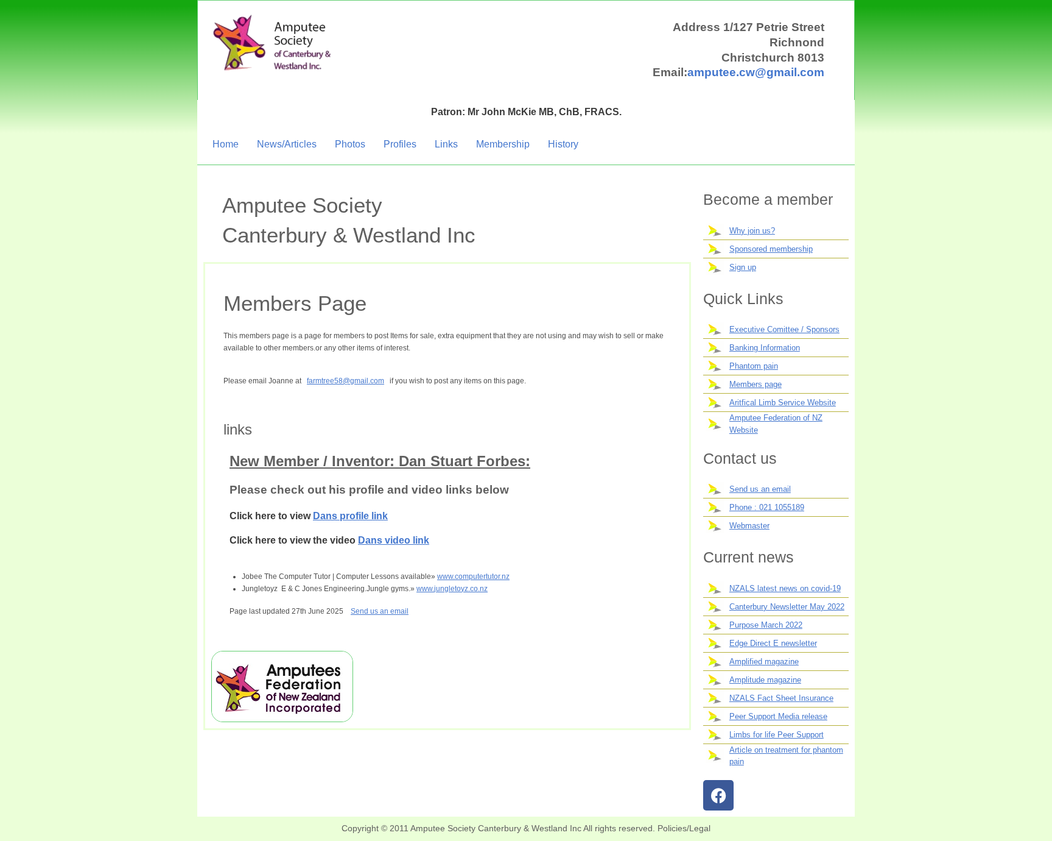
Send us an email (380, 611)
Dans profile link (350, 516)
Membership (503, 144)
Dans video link (393, 540)
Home (225, 144)
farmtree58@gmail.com (345, 381)
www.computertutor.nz (473, 576)
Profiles (400, 144)
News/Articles (287, 144)
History (563, 144)
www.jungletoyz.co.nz (452, 588)
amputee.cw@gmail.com (755, 72)
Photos (350, 144)
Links (446, 144)
